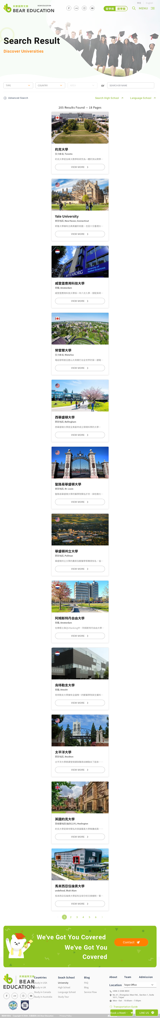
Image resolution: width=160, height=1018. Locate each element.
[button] (134, 8)
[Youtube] (92, 8)
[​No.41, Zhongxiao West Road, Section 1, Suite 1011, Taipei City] (132, 995)
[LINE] (15, 996)
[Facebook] (68, 8)
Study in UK (40, 987)
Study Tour (63, 996)
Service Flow (90, 992)
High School (64, 987)
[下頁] (102, 917)
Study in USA (40, 982)
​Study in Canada (42, 992)
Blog (86, 987)
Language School (67, 992)
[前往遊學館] (116, 8)
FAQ (86, 982)
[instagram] (84, 8)
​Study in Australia (43, 996)
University (63, 982)
